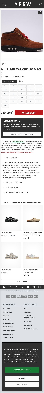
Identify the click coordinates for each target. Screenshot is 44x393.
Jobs (25, 308)
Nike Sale (6, 315)
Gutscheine (6, 308)
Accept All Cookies (22, 370)
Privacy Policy (15, 362)
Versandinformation (17, 192)
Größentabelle (14, 187)
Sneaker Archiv (8, 338)
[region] (22, 366)
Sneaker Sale (7, 312)
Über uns (27, 312)
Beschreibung (13, 157)
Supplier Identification (28, 362)
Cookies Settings (22, 384)
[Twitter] (22, 287)
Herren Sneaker (8, 323)
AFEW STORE (22, 4)
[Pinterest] (34, 287)
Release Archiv (8, 334)
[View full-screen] (40, 12)
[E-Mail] (40, 287)
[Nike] (3, 64)
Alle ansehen (22, 281)
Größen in (8, 81)
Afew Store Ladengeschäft (29, 316)
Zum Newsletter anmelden (22, 134)
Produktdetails (14, 182)
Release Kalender (9, 330)
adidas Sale (6, 319)
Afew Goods (28, 321)
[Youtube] (28, 287)
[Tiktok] (16, 287)
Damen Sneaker (8, 327)
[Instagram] (10, 287)
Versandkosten (18, 141)
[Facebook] (4, 287)
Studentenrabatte (30, 329)
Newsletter (28, 325)
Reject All (22, 378)
